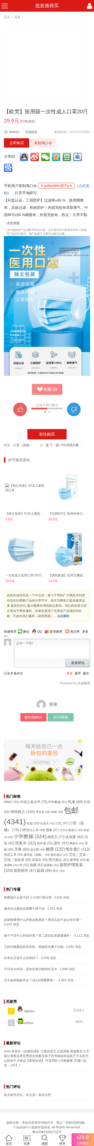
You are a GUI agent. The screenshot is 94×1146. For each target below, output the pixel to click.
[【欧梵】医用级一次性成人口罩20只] (47, 64)
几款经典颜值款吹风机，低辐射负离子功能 (33, 947)
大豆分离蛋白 (71, 830)
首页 (7, 17)
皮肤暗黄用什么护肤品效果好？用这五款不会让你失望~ (42, 920)
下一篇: (66, 445)
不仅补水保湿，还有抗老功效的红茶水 (30, 969)
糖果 (55, 849)
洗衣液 (45, 843)
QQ (39, 631)
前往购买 (47, 434)
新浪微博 (56, 631)
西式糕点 (59, 860)
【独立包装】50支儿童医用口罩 (27, 513)
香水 (58, 870)
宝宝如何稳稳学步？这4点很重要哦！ (30, 980)
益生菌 (37, 849)
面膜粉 (51, 865)
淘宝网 (74, 631)
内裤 (57, 811)
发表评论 (78, 663)
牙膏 (22, 849)
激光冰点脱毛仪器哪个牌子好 (24, 908)
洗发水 (25, 843)
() (50, 389)
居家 (17, 17)
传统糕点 (22, 812)
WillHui (14, 132)
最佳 (86, 673)
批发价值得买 (40, 1127)
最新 (70, 673)
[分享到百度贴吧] (78, 157)
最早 (78, 673)
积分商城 (60, 717)
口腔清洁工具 (32, 830)
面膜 (36, 865)
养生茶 (43, 811)
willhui (28, 1023)
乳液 (75, 802)
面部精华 (25, 870)
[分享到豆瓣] (67, 157)
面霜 (44, 870)
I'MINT (11, 802)
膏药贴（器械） (37, 854)
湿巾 (61, 843)
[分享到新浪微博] (35, 157)
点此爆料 (63, 616)
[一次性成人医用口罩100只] (25, 549)
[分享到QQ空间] (56, 157)
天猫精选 (31, 132)
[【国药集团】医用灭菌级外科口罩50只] (68, 549)
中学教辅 (57, 802)
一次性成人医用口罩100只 (23, 575)
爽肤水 (76, 843)
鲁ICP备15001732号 (47, 1132)
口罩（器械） (22, 445)
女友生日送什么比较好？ (21, 958)
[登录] (89, 6)
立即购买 (16, 143)
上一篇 (44, 445)
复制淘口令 (43, 143)
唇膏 (52, 830)
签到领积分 (33, 717)
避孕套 (78, 859)
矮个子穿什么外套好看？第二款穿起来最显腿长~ (38, 935)
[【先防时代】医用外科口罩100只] (68, 488)
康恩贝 (55, 837)
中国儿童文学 (33, 802)
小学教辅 (30, 836)
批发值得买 (47, 5)
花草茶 (40, 860)
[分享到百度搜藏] (8, 168)
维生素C (78, 849)
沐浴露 (74, 837)
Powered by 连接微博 (75, 683)
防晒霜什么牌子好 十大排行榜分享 (28, 897)
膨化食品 (59, 854)
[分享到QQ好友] (24, 157)
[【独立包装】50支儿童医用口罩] (25, 488)
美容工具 (13, 855)
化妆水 (47, 823)
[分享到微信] (46, 157)
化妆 (33, 823)
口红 (62, 823)
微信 (26, 631)
